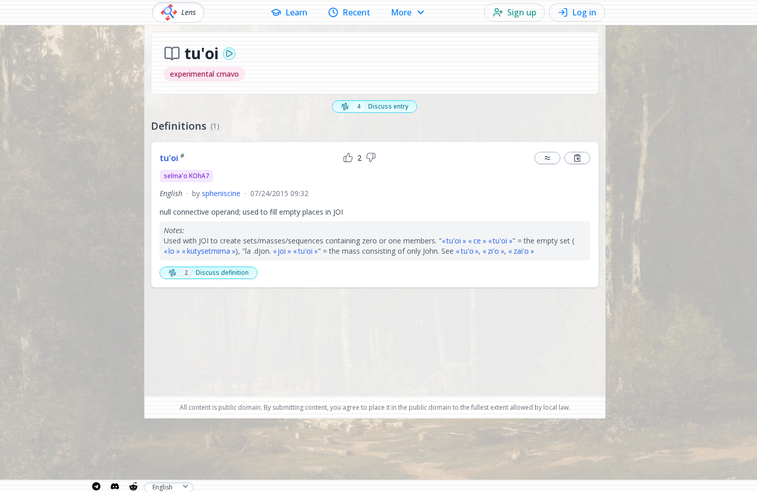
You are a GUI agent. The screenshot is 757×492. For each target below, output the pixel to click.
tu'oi (172, 158)
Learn (296, 12)
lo (171, 251)
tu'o (467, 251)
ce (477, 240)
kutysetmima (208, 251)
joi (282, 251)
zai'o (521, 251)
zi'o (493, 251)
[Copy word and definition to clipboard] (577, 158)
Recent (356, 12)
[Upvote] (348, 158)
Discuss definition (216, 272)
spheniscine (221, 193)
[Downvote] (371, 158)
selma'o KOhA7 (186, 175)
